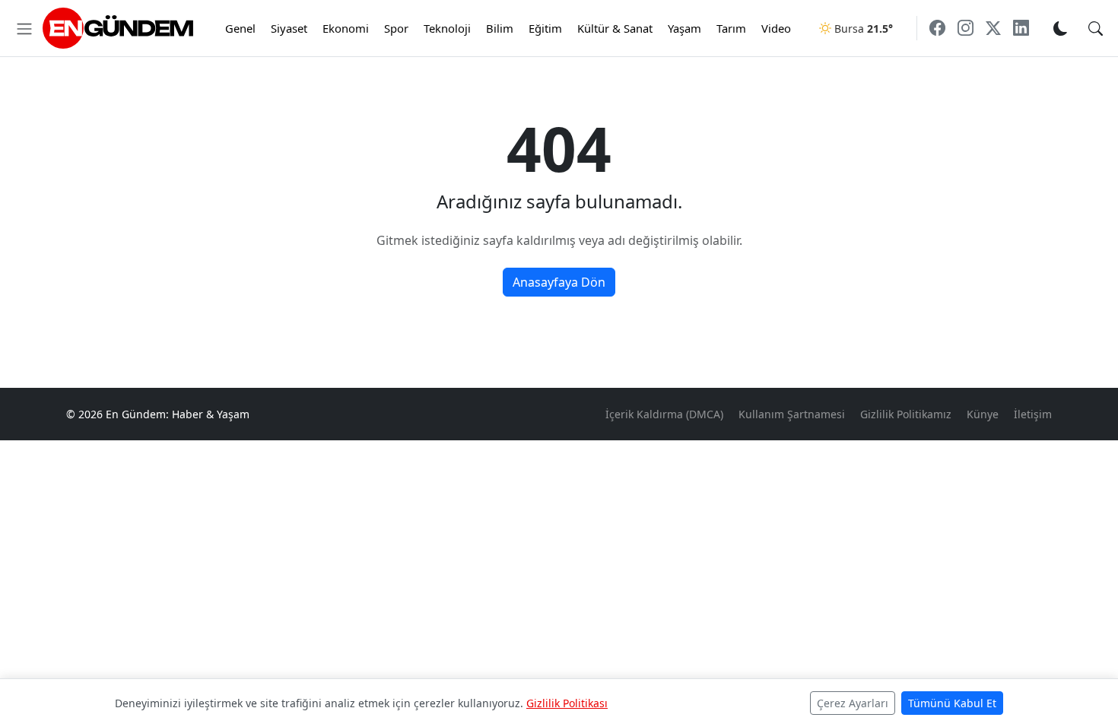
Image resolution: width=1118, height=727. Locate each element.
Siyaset (289, 28)
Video (776, 28)
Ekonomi (345, 28)
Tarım (731, 28)
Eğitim (545, 28)
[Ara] (1095, 27)
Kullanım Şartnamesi (791, 414)
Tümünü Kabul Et (952, 703)
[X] (994, 28)
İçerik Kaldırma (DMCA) (664, 414)
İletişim (1033, 414)
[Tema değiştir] (1060, 27)
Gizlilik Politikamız (905, 414)
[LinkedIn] (1021, 28)
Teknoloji (447, 28)
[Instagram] (965, 28)
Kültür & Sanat (615, 28)
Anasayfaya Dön (559, 282)
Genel (240, 28)
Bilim (499, 28)
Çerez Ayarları (852, 703)
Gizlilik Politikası (567, 703)
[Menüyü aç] (24, 28)
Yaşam (684, 28)
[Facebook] (937, 28)
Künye (983, 414)
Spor (396, 28)
